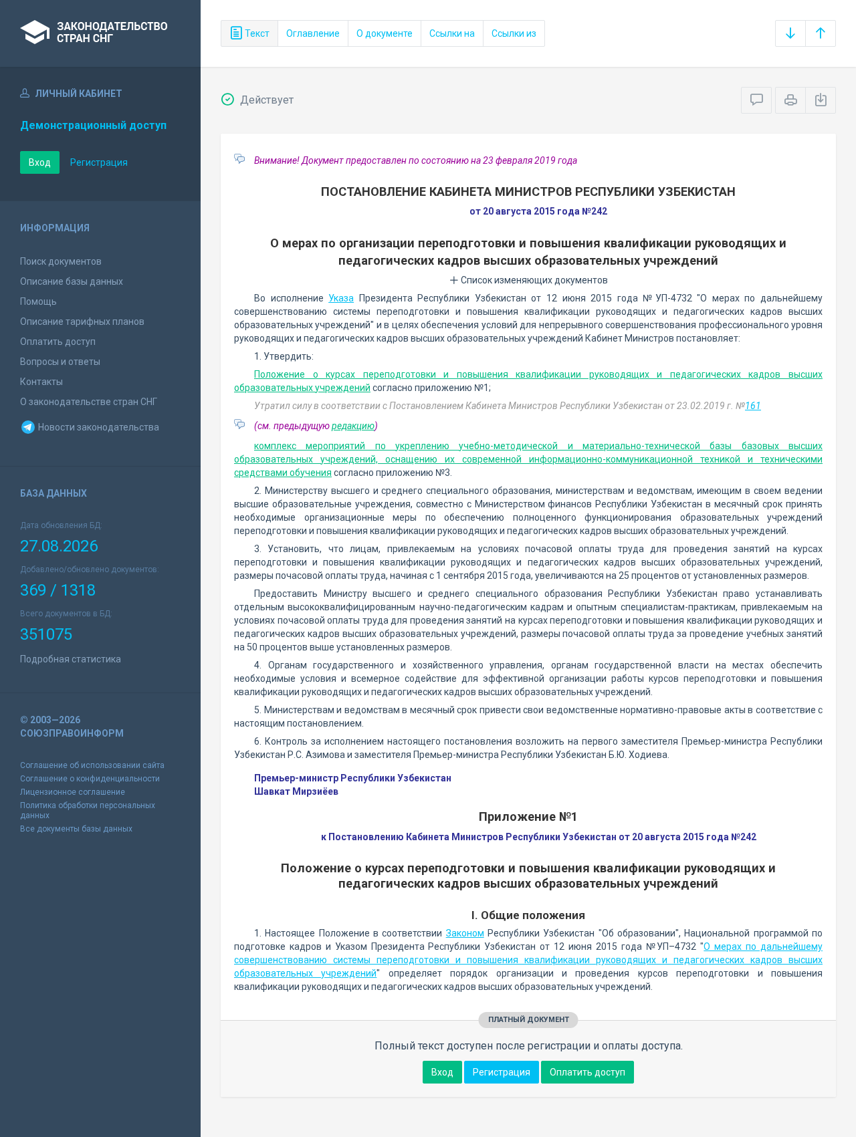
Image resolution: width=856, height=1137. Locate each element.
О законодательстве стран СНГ (88, 401)
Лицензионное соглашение (72, 792)
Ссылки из (514, 33)
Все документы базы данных (76, 829)
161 (753, 405)
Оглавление (313, 33)
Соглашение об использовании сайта (92, 765)
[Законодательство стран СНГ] (100, 33)
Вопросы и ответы (60, 361)
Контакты (41, 381)
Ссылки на (452, 33)
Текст (256, 33)
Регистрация (99, 162)
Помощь (38, 301)
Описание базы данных (71, 281)
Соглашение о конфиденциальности (90, 778)
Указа (341, 298)
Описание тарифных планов (82, 321)
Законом (465, 933)
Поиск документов (61, 261)
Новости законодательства (97, 427)
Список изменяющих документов (533, 280)
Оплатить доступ (58, 341)
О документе (384, 33)
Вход (40, 162)
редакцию (353, 425)
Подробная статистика (70, 659)
